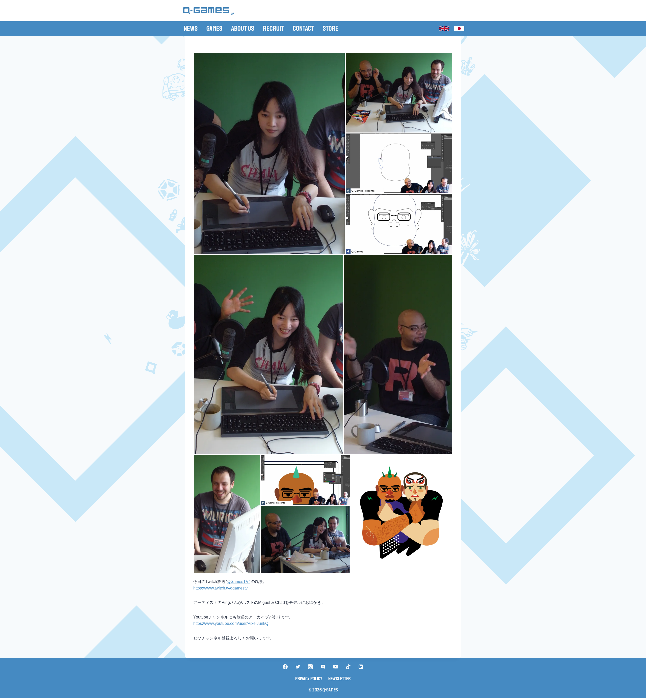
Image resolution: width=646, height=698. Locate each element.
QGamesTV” (238, 581)
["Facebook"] (285, 667)
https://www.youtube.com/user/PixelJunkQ (230, 623)
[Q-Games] (208, 11)
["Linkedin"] (361, 667)
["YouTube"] (336, 667)
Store (330, 28)
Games (214, 28)
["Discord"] (323, 667)
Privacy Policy (308, 679)
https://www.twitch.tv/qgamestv (220, 588)
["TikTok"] (348, 667)
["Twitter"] (298, 667)
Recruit (273, 28)
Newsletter (339, 679)
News (191, 28)
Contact (303, 28)
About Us (242, 28)
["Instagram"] (310, 667)
